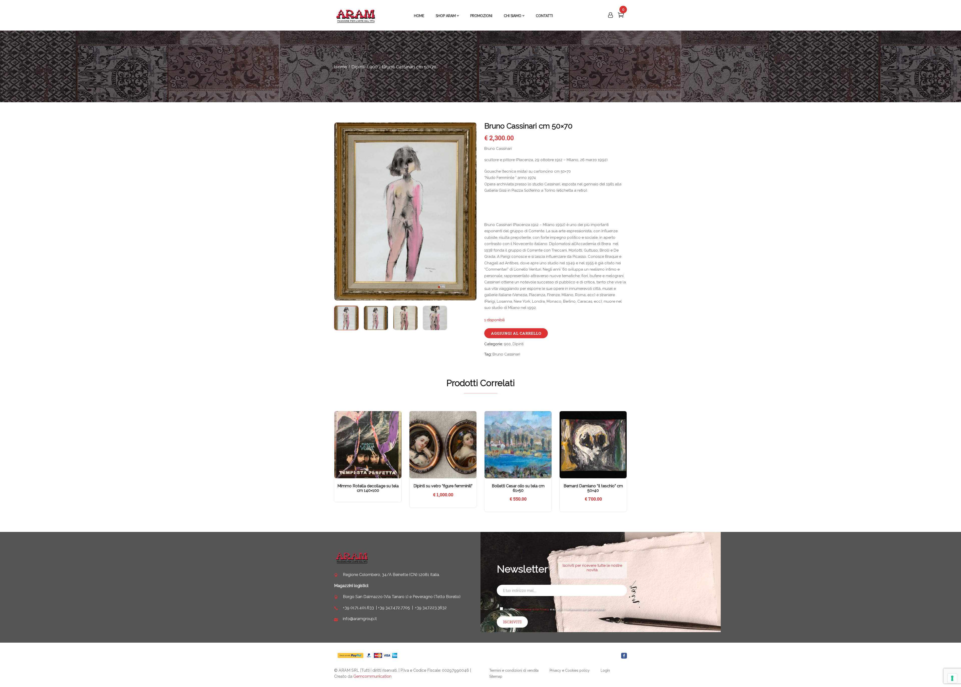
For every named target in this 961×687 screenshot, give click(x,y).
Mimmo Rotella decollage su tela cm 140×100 (368, 488)
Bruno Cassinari (506, 354)
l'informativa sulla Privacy (532, 609)
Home (340, 66)
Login (605, 670)
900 (373, 66)
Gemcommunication (372, 676)
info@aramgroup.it (360, 618)
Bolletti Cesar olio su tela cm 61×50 (518, 488)
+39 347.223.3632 (431, 607)
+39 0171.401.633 (358, 607)
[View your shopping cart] (621, 16)
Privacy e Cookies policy (570, 670)
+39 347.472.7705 (394, 607)
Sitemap (495, 676)
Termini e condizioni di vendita (514, 670)
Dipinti (358, 66)
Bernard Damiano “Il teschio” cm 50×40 (593, 488)
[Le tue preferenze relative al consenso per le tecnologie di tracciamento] (952, 678)
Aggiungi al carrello (516, 333)
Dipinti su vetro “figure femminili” (442, 486)
